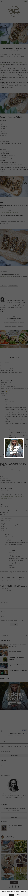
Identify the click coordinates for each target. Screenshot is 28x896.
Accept (11, 894)
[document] (14, 448)
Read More (17, 894)
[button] (22, 439)
